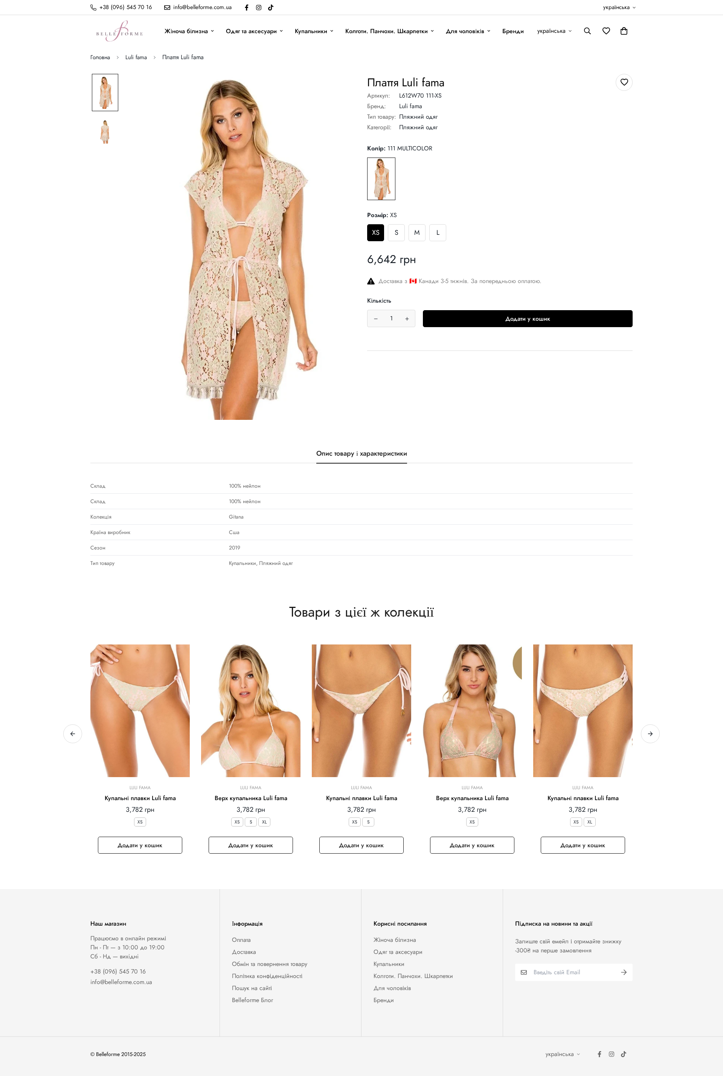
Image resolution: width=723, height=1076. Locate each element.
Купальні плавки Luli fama (140, 798)
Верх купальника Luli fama (251, 798)
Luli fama (136, 57)
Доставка (244, 951)
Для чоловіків (465, 31)
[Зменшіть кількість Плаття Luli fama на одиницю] (376, 319)
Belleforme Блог (252, 1000)
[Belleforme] (120, 31)
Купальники (311, 31)
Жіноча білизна (186, 31)
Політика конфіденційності (267, 976)
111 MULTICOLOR (381, 179)
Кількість (379, 300)
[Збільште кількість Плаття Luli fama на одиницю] (407, 319)
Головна (100, 57)
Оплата (241, 939)
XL (264, 822)
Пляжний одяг (418, 116)
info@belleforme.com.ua (121, 982)
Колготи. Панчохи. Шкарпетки (386, 31)
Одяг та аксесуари (251, 31)
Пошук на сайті (252, 988)
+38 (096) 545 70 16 (118, 971)
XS (376, 232)
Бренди (513, 31)
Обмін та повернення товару (269, 964)
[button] (622, 31)
